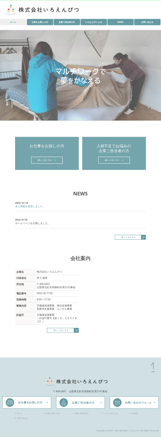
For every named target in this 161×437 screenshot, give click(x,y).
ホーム (13, 22)
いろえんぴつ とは (93, 22)
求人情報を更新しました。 (30, 206)
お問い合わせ (147, 22)
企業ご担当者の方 (67, 22)
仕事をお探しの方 (40, 22)
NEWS (120, 22)
